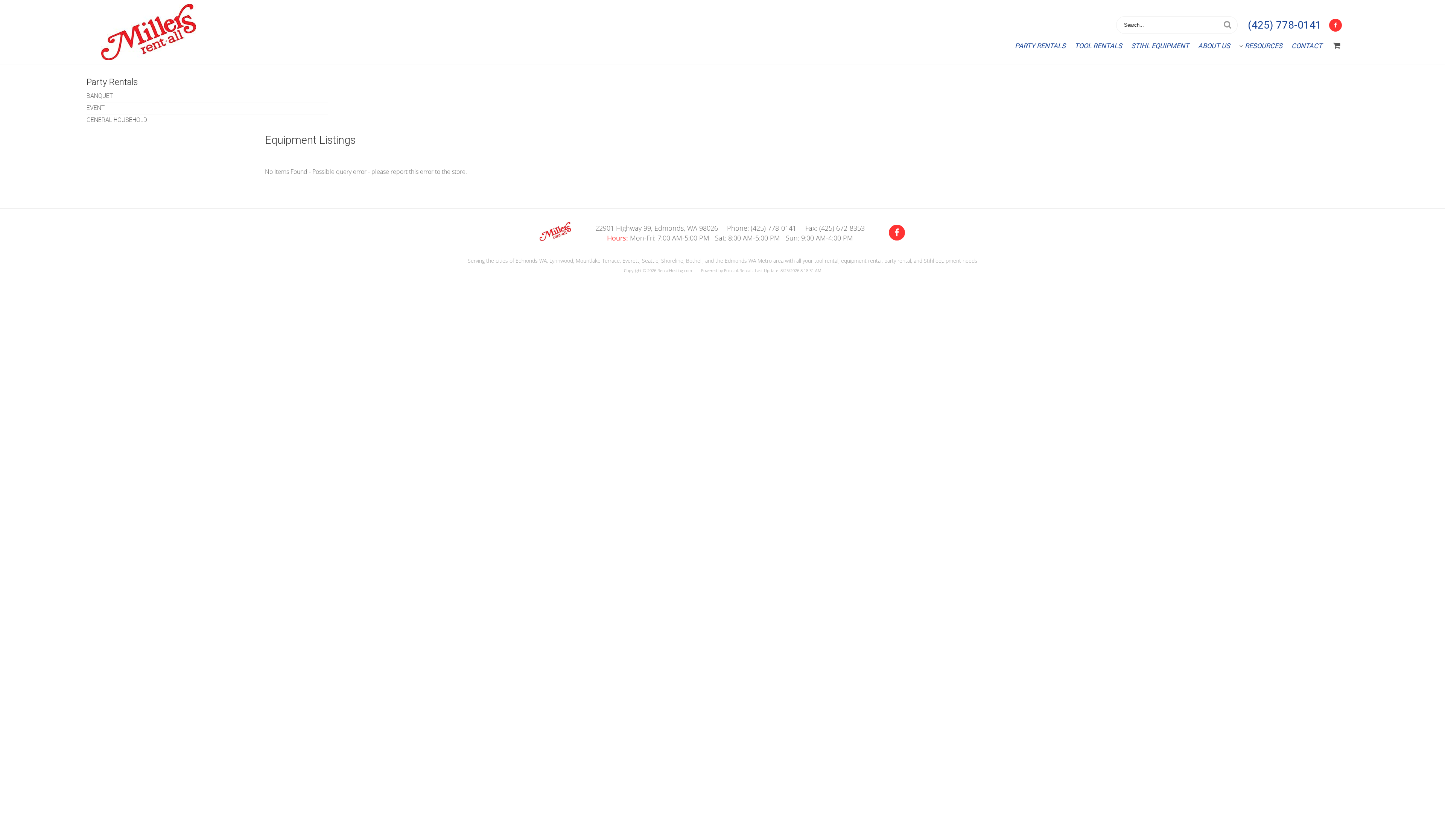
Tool (1098, 46)
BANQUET (100, 95)
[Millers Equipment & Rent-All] (555, 238)
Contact (1306, 46)
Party (1040, 46)
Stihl (1160, 46)
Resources (1263, 46)
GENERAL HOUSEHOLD (117, 119)
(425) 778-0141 (1285, 25)
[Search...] (1227, 25)
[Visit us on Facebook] (897, 233)
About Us (1214, 46)
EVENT (96, 107)
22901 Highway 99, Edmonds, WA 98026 (656, 228)
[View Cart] (1336, 46)
